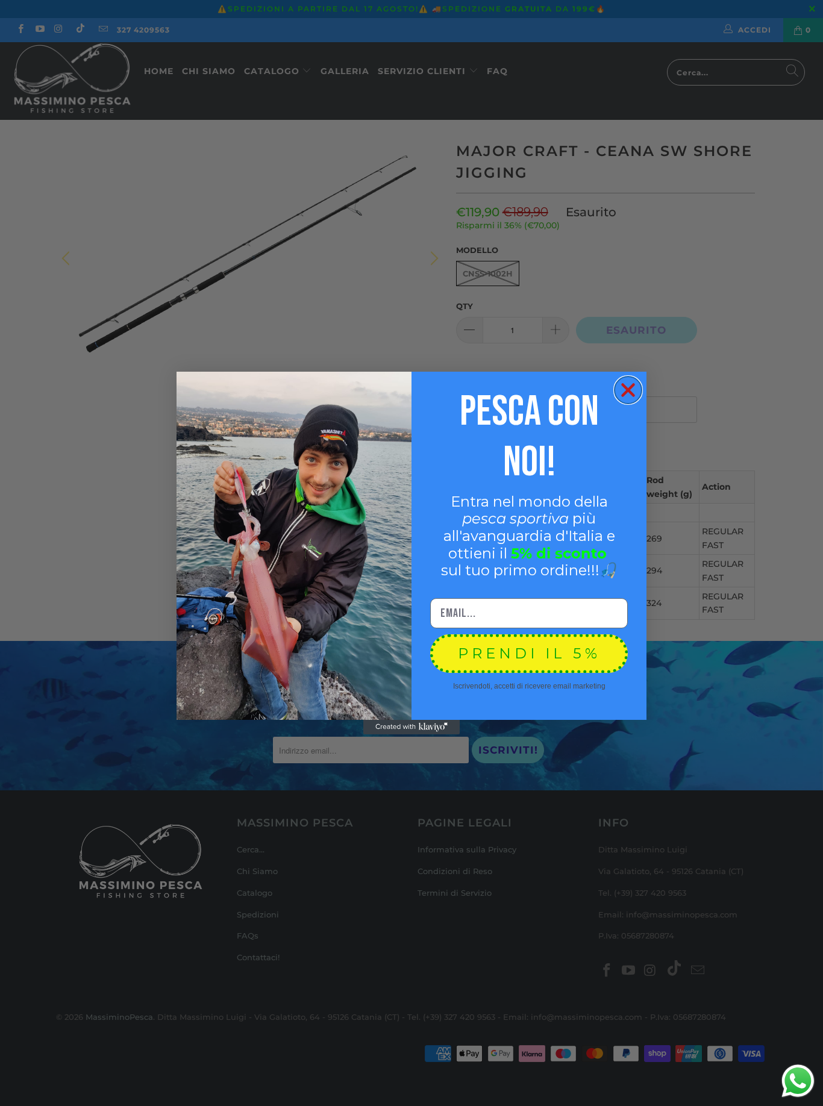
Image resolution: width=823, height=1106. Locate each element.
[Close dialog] (628, 390)
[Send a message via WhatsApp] (798, 1081)
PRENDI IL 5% (529, 653)
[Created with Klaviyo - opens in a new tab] (411, 727)
